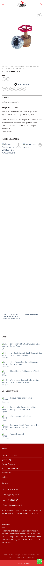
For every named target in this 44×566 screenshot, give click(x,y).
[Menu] (3, 4)
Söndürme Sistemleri (10, 468)
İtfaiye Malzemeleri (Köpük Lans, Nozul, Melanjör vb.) (20, 67)
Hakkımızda (6, 473)
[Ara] (41, 4)
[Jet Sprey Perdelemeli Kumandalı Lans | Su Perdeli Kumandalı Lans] (11, 227)
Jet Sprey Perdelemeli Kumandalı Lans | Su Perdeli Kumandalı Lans (11, 316)
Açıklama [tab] (5, 98)
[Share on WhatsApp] (4, 89)
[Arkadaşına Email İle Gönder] (16, 89)
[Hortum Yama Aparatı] (32, 227)
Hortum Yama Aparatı (32, 314)
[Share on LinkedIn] (24, 89)
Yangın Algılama (8, 464)
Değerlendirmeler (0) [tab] (10, 102)
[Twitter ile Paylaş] (12, 89)
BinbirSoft (12, 557)
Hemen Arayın (23, 563)
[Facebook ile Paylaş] (8, 89)
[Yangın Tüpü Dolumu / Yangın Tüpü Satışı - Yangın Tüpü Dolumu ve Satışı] (22, 4)
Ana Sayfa (5, 66)
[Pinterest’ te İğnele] (20, 89)
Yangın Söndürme (17, 66)
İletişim (5, 477)
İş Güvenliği (6, 460)
